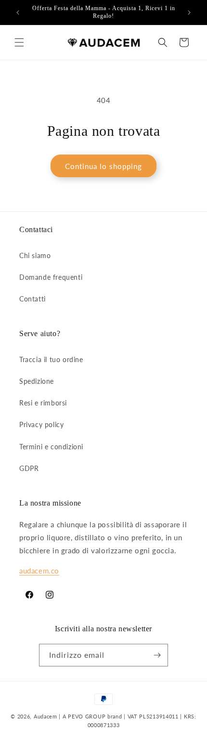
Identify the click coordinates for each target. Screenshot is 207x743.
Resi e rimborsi (43, 403)
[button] (19, 42)
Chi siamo (35, 255)
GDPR (29, 468)
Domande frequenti (50, 277)
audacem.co (39, 570)
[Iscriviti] (157, 655)
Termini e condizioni (51, 447)
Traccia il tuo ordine (51, 359)
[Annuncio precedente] (17, 12)
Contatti (32, 299)
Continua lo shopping (103, 166)
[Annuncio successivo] (189, 12)
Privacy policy (41, 424)
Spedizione (36, 381)
